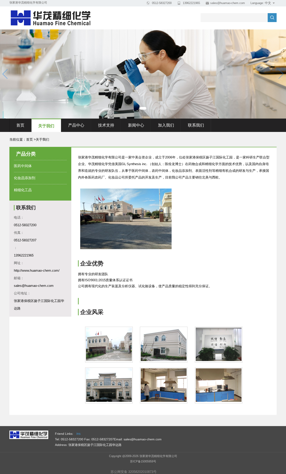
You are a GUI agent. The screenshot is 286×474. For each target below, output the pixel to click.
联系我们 (196, 125)
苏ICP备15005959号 (143, 461)
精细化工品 (23, 190)
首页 (20, 125)
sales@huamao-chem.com (227, 3)
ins (78, 433)
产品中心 (76, 125)
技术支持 (106, 125)
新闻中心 (136, 125)
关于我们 (46, 126)
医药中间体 (23, 166)
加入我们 (166, 125)
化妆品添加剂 (24, 178)
